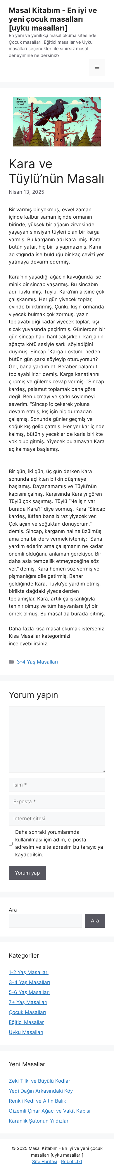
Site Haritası (44, 1161)
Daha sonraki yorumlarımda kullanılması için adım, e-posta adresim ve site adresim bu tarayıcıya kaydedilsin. (59, 843)
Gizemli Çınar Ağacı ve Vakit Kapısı (49, 1111)
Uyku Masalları (26, 1032)
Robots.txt (71, 1161)
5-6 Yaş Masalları (29, 992)
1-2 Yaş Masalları (29, 972)
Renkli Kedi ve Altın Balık (37, 1101)
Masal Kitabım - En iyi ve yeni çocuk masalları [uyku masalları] (53, 19)
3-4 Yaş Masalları (37, 662)
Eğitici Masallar (26, 1022)
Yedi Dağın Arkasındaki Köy (41, 1091)
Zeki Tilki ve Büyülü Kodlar (39, 1081)
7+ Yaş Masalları (28, 1002)
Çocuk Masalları (27, 1012)
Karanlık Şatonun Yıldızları (39, 1121)
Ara (13, 910)
